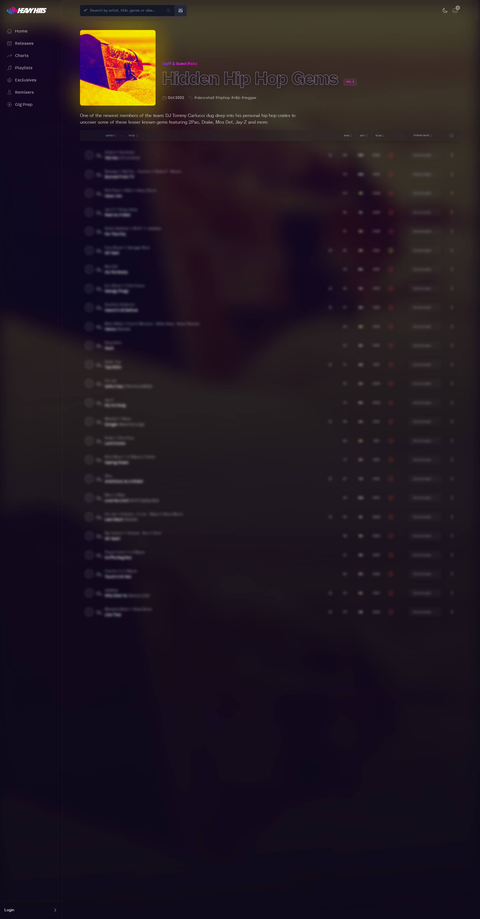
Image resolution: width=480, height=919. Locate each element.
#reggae (248, 98)
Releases (24, 43)
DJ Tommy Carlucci (185, 115)
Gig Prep (23, 104)
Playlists (23, 68)
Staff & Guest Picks (179, 64)
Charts (22, 55)
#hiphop (222, 98)
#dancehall (204, 98)
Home (21, 31)
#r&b (235, 98)
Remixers (24, 92)
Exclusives (25, 80)
